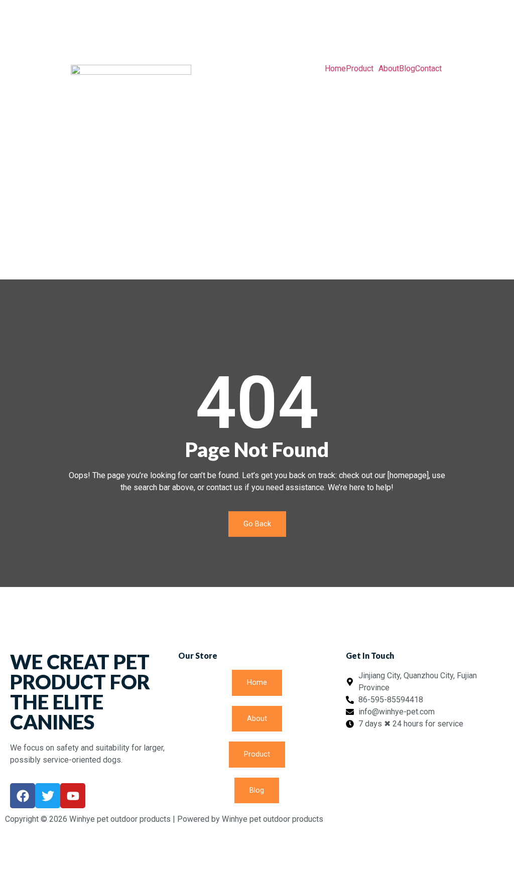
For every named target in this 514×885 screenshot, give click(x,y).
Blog (407, 69)
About (388, 69)
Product (359, 69)
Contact (428, 69)
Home (335, 69)
